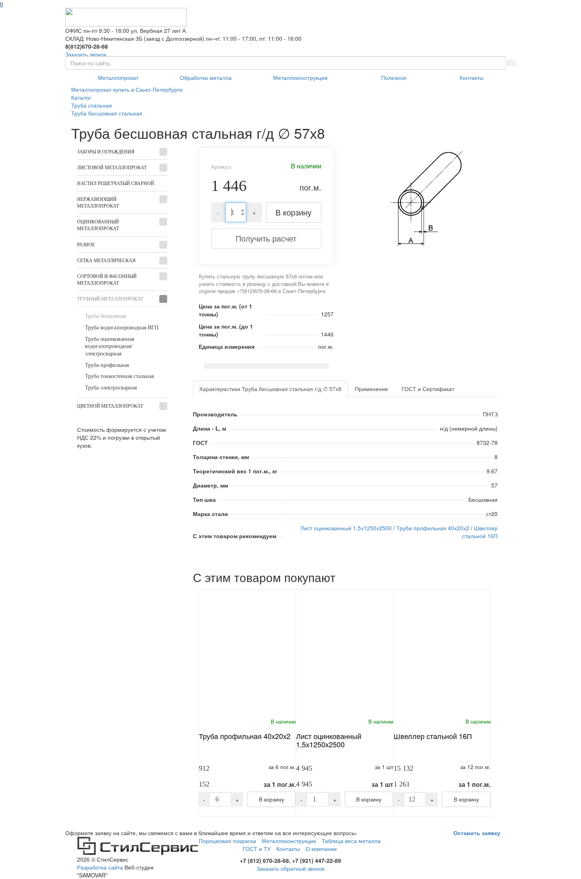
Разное (86, 245)
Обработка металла (206, 77)
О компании (321, 849)
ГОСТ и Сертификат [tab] (428, 389)
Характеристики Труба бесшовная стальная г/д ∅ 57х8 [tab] (270, 389)
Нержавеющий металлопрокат (98, 203)
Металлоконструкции (300, 77)
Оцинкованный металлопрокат (98, 225)
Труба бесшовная (105, 316)
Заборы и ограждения (105, 152)
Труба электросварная (111, 388)
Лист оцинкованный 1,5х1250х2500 (346, 528)
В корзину (293, 212)
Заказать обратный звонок (290, 868)
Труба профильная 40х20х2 (432, 528)
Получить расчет (266, 238)
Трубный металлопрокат (110, 299)
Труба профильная (107, 365)
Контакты (471, 77)
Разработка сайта (100, 867)
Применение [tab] (371, 389)
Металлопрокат (118, 77)
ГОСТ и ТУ (257, 849)
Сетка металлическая (106, 260)
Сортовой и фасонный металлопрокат (107, 280)
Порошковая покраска (227, 841)
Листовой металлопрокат (112, 167)
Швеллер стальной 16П (480, 532)
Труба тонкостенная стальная (119, 376)
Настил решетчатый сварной (115, 183)
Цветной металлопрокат (110, 406)
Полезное (393, 77)
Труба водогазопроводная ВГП (121, 328)
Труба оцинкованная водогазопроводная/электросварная (109, 346)
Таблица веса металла (351, 841)
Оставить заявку (476, 833)
